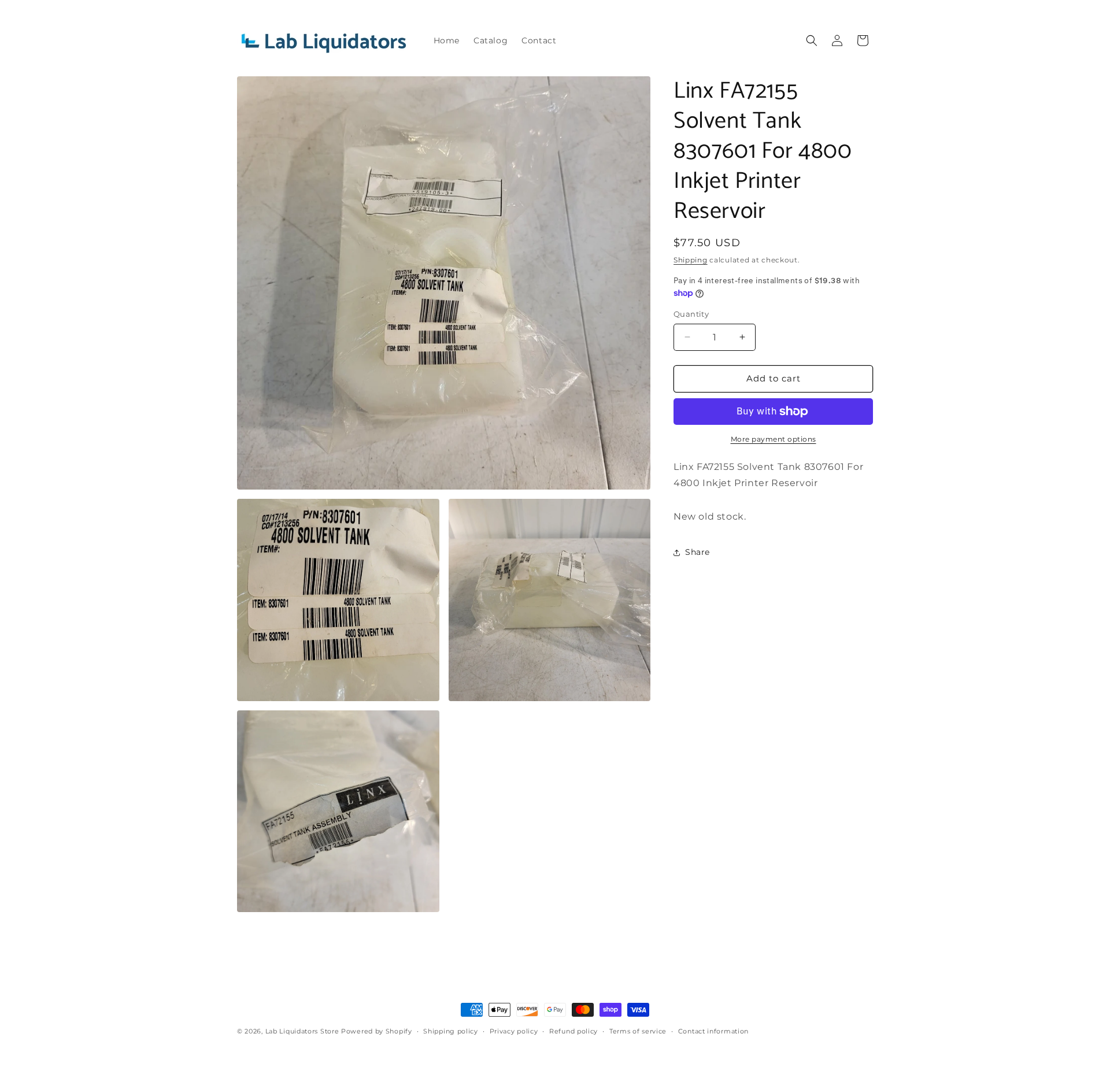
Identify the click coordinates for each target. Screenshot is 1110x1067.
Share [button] (697, 552)
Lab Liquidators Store (302, 1031)
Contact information (713, 1031)
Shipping (691, 259)
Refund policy (573, 1031)
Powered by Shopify (376, 1031)
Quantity (691, 313)
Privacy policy (514, 1031)
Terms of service (638, 1031)
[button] (811, 40)
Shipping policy (450, 1031)
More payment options (773, 439)
